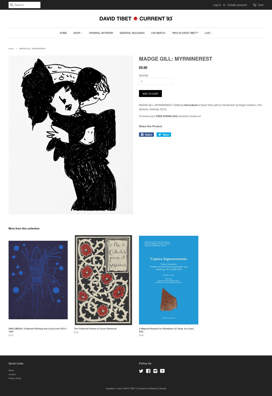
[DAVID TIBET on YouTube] (162, 371)
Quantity (143, 75)
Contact (12, 374)
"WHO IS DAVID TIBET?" (185, 32)
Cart (260, 5)
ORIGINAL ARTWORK (101, 32)
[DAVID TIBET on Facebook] (148, 371)
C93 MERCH (158, 32)
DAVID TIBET (129, 388)
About (11, 370)
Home (11, 48)
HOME (63, 32)
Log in (217, 5)
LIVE (208, 32)
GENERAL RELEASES (132, 32)
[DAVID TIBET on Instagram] (155, 371)
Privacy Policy (15, 378)
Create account (237, 5)
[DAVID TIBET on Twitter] (141, 371)
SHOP (77, 32)
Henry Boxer (191, 105)
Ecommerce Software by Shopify (151, 388)
